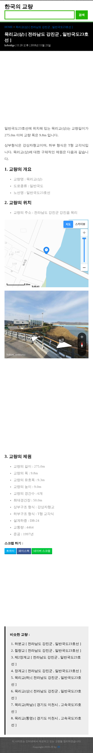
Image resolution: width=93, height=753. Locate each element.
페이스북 (24, 550)
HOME (9, 27)
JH (58, 747)
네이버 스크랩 (41, 550)
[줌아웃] (82, 352)
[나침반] (82, 344)
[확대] (84, 232)
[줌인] (82, 336)
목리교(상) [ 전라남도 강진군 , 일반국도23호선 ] (44, 27)
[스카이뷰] (80, 224)
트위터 (10, 550)
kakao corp (10, 354)
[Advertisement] (46, 90)
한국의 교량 (19, 6)
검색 (82, 14)
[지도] (68, 224)
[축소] (84, 267)
